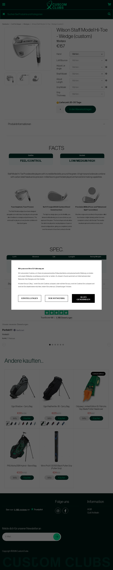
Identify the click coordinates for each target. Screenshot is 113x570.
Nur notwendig (56, 298)
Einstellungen (29, 298)
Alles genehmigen (83, 298)
